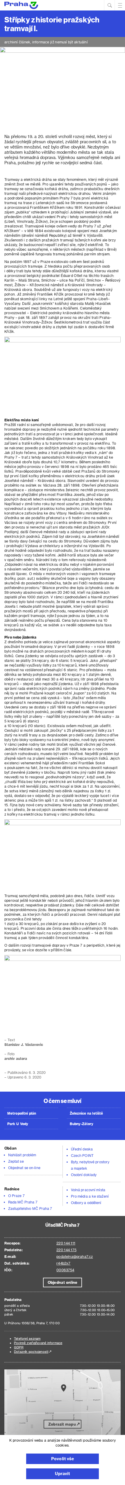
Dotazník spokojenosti (31, 1351)
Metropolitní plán (21, 1113)
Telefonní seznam (27, 1338)
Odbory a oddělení (86, 1203)
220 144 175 (66, 1250)
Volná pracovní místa (88, 1190)
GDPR (19, 1347)
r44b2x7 (63, 1263)
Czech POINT (82, 1155)
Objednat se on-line (24, 1168)
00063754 (65, 1270)
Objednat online (62, 1282)
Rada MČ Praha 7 (23, 1202)
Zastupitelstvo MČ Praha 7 (30, 1208)
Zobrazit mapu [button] (62, 1424)
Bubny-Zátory (81, 1124)
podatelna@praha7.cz (74, 1256)
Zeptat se (16, 1161)
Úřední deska (82, 1149)
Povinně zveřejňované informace (38, 1343)
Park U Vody (17, 1124)
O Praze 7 (16, 1196)
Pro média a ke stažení (90, 1196)
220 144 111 (65, 1243)
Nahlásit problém (22, 1155)
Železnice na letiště (86, 1113)
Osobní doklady (84, 1175)
